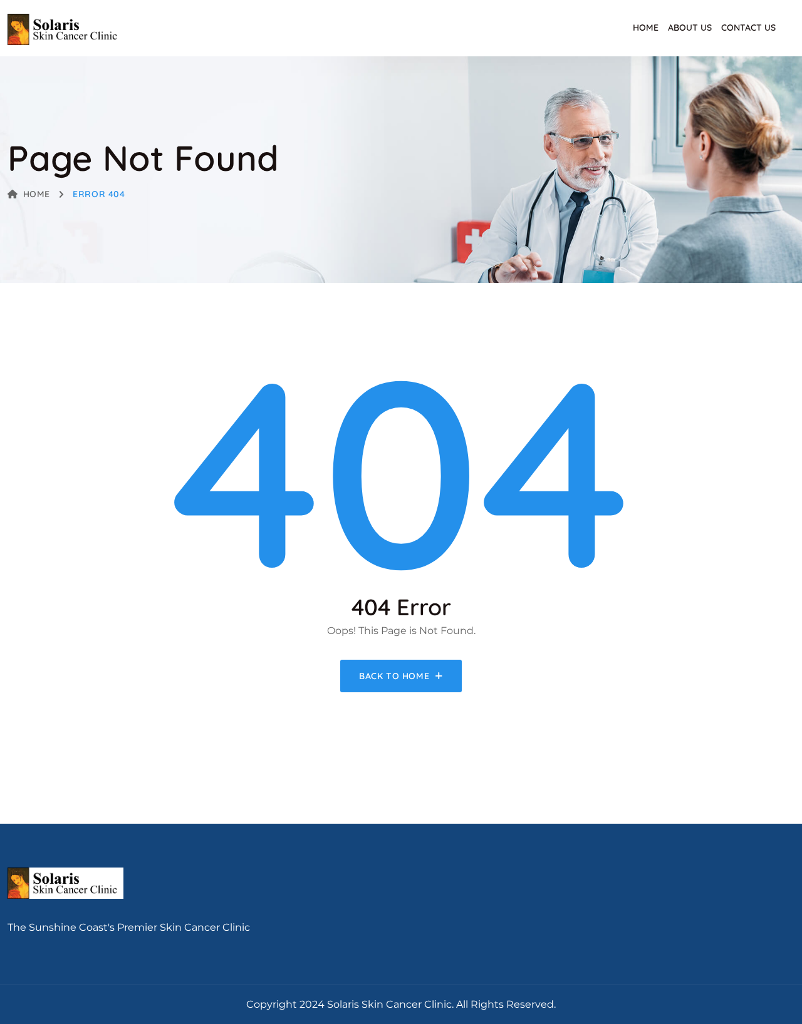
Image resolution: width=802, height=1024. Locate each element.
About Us (690, 27)
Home (646, 27)
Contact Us (748, 27)
